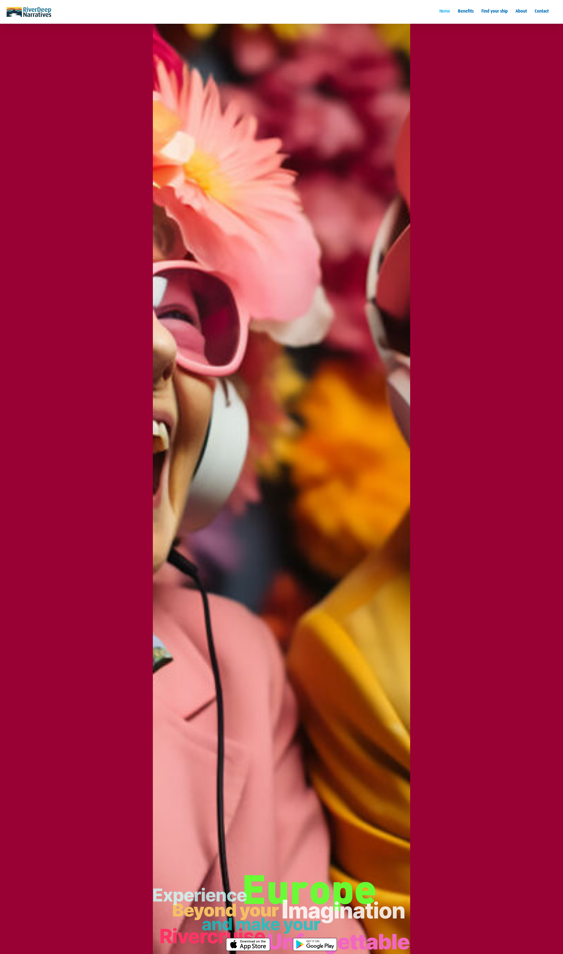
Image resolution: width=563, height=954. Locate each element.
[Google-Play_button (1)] (315, 940)
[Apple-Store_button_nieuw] (248, 940)
